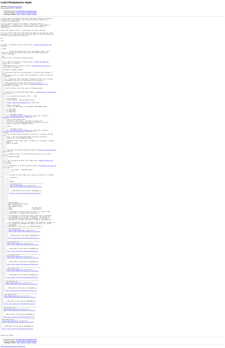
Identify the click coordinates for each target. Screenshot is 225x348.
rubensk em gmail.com (46, 160)
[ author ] (34, 14)
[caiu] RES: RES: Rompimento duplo (26, 11)
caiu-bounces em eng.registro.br (21, 115)
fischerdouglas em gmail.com (41, 65)
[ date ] (18, 14)
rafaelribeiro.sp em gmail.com (46, 92)
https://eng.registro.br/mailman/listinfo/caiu (25, 186)
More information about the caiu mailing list (13, 346)
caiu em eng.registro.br (18, 185)
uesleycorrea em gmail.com (42, 44)
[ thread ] (23, 14)
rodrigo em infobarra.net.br (46, 150)
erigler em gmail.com (41, 61)
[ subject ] (28, 14)
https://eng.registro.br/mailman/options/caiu (25, 193)
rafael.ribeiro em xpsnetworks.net (18, 102)
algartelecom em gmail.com (39, 84)
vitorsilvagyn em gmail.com (14, 6)
